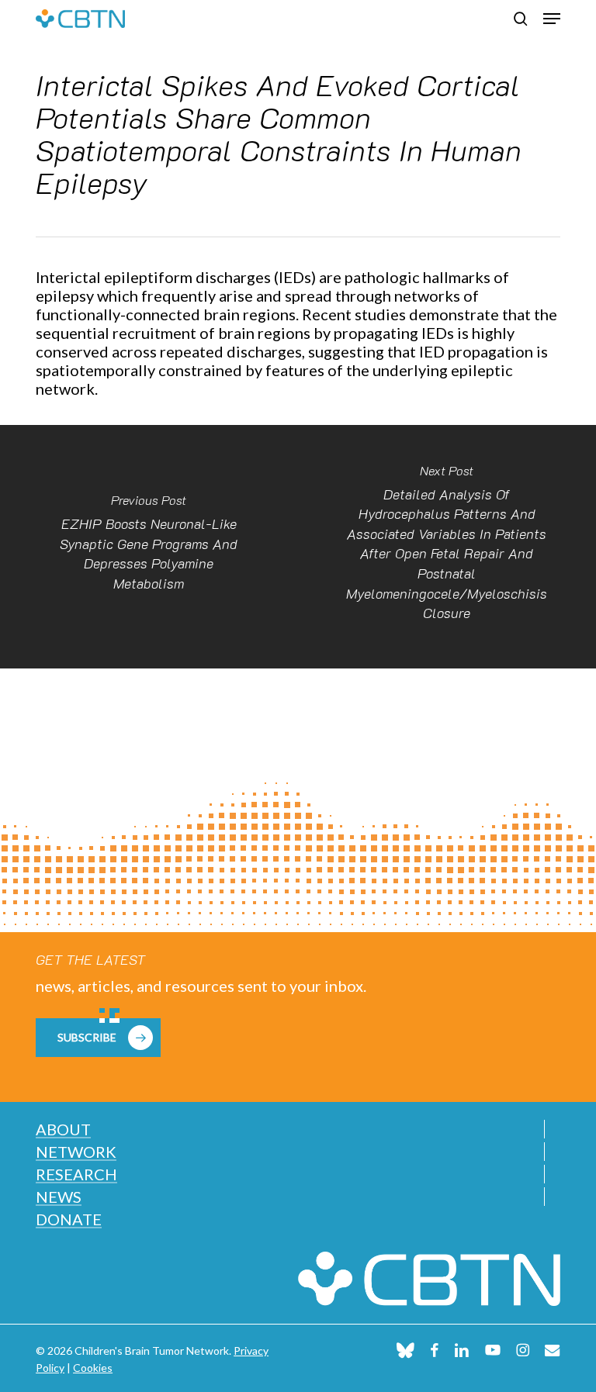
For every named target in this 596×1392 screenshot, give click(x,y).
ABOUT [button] (63, 1129)
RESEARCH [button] (76, 1174)
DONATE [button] (69, 1219)
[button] (551, 18)
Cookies (93, 1367)
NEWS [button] (58, 1196)
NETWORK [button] (76, 1151)
